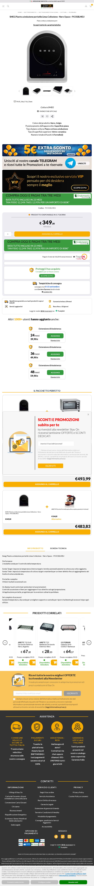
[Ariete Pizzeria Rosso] (70, 501)
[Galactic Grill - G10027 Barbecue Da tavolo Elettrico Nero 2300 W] (47, 628)
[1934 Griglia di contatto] (68, 628)
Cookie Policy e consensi (78, 796)
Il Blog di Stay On (15, 792)
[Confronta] (42, 116)
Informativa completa (67, 875)
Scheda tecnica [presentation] (58, 548)
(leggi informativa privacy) (55, 707)
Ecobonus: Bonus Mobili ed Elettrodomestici (15, 819)
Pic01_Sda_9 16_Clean (24, 101)
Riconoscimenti (16, 810)
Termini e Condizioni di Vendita (47, 812)
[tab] (35, 548)
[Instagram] (69, 836)
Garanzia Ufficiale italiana (78, 740)
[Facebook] (56, 836)
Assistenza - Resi (57, 739)
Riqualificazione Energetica (15, 814)
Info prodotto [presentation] (35, 548)
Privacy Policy (78, 792)
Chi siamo (15, 806)
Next (74, 91)
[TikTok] (63, 836)
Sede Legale (15, 825)
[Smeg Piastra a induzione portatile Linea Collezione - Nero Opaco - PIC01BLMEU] (23, 407)
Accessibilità (47, 826)
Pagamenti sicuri (37, 739)
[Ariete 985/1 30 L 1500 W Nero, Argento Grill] (70, 406)
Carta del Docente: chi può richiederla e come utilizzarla (15, 797)
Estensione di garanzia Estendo (47, 808)
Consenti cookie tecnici (15, 882)
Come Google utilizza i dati (75, 874)
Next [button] (89, 642)
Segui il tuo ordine (47, 792)
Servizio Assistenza (47, 796)
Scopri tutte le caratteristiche (47, 25)
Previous (19, 91)
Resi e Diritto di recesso (47, 800)
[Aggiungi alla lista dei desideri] (47, 116)
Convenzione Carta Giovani (15, 802)
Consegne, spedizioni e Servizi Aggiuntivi (47, 821)
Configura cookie (44, 882)
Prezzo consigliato (23, 657)
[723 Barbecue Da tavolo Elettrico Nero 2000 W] (26, 628)
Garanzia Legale (47, 804)
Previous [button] (5, 642)
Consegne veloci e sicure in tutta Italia (17, 741)
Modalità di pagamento (47, 816)
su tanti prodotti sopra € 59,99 (49, 1)
